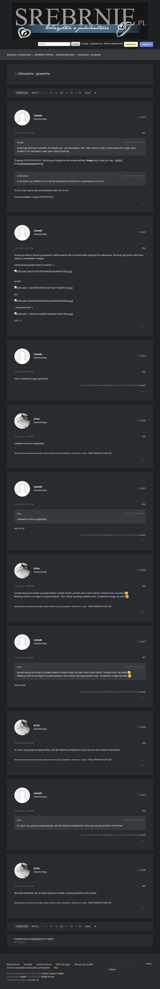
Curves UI (33, 979)
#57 (144, 657)
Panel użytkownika (113, 43)
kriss (37, 419)
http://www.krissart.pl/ (100, 452)
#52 (144, 248)
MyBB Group (47, 976)
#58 (144, 743)
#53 (144, 371)
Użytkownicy (96, 43)
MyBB (23, 976)
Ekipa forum (13, 964)
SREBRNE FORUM (44, 54)
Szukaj (85, 43)
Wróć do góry (63, 964)
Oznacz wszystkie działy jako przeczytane (28, 967)
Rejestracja (131, 44)
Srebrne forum (44, 964)
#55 (144, 504)
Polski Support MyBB (53, 973)
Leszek (38, 115)
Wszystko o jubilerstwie (19, 54)
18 (80, 92)
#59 (144, 810)
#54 (144, 436)
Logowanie (146, 44)
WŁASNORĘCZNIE (65, 54)
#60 (144, 886)
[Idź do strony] (95, 92)
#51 (144, 133)
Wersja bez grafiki (83, 964)
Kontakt (28, 964)
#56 (144, 586)
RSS (56, 967)
